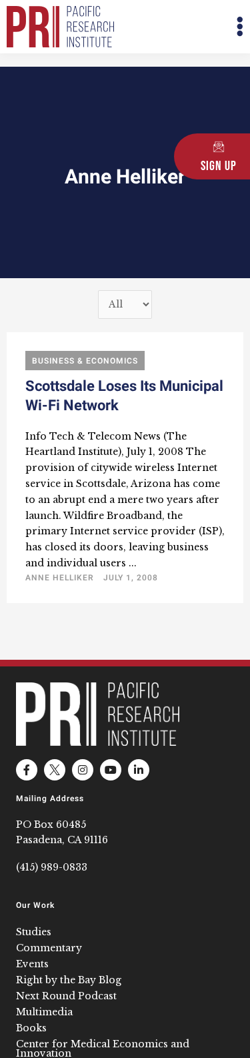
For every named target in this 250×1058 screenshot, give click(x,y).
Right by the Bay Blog (68, 980)
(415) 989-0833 (51, 867)
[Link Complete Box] (125, 467)
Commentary (49, 948)
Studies (33, 932)
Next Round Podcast (66, 996)
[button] (184, 27)
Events (32, 964)
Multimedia (44, 1012)
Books (31, 1028)
